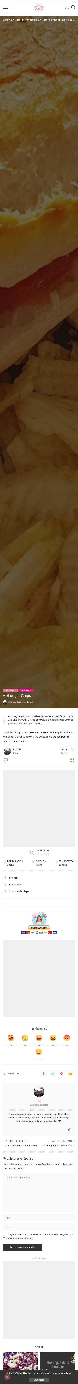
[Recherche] (73, 7)
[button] (70, 760)
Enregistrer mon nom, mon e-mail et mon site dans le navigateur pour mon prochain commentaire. (40, 1236)
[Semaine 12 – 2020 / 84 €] (57, 1365)
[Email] (70, 1073)
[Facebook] (43, 1073)
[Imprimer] (6, 760)
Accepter (39, 1380)
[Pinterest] (61, 1073)
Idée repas (11, 690)
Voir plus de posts (39, 1105)
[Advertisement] (39, 808)
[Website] (69, 1129)
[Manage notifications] (7, 1377)
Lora (39, 1101)
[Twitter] (52, 1073)
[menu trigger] (7, 7)
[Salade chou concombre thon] (20, 1365)
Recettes (26, 690)
